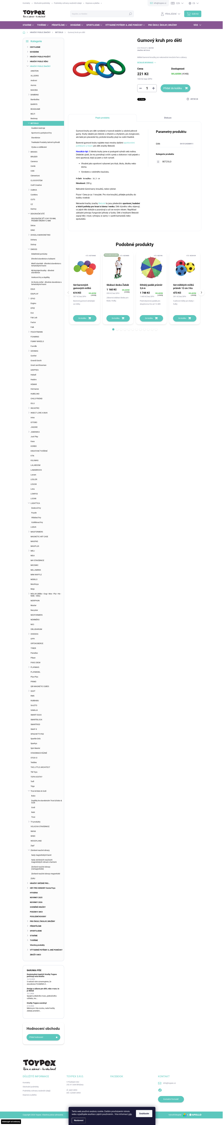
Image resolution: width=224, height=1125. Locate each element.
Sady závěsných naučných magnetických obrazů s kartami (44, 861)
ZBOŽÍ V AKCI (35, 955)
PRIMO (33, 682)
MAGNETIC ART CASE (39, 537)
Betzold (102, 203)
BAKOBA (34, 90)
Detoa (33, 225)
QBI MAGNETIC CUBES (40, 686)
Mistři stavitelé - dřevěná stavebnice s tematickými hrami (46, 264)
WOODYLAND (36, 841)
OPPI (33, 639)
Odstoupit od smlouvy (11, 1122)
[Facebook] (160, 1090)
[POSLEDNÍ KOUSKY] (118, 267)
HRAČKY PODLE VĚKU (39, 61)
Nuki (33, 812)
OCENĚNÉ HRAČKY (38, 907)
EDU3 (33, 289)
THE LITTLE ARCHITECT (40, 767)
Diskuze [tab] (168, 118)
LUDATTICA (35, 503)
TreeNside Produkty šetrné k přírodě (45, 142)
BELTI (33, 114)
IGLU (33, 403)
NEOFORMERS (37, 615)
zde (130, 1114)
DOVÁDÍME (34, 52)
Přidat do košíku (172, 88)
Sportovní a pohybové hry (41, 133)
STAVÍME (33, 936)
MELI (33, 551)
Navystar (34, 610)
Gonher (34, 356)
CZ (32, 204)
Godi (33, 807)
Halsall (33, 375)
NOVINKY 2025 (36, 897)
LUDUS (33, 527)
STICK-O (34, 758)
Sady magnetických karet (41, 855)
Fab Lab (34, 318)
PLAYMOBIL (35, 672)
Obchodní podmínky (42, 3)
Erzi (32, 313)
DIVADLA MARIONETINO (40, 235)
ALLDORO (35, 76)
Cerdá (33, 166)
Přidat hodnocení (36, 1037)
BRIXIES (34, 152)
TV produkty (35, 822)
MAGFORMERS (37, 532)
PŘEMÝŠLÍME (35, 926)
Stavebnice (35, 138)
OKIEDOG (34, 634)
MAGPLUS (35, 546)
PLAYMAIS (35, 667)
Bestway (34, 118)
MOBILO (34, 579)
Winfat (33, 831)
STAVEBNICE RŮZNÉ (39, 753)
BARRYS (34, 104)
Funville (34, 346)
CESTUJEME (35, 47)
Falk (32, 327)
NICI (32, 624)
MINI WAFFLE (36, 575)
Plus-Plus (34, 677)
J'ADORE (34, 427)
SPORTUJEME (36, 931)
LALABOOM (35, 465)
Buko (33, 796)
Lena (33, 489)
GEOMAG (34, 351)
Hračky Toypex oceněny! (37, 1003)
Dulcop (33, 244)
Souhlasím (144, 1113)
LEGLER (34, 479)
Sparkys (34, 743)
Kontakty (26, 3)
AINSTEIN (34, 71)
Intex (33, 418)
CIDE (32, 171)
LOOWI (33, 498)
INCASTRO (35, 408)
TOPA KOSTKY (36, 777)
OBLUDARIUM (36, 629)
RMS (32, 696)
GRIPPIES (34, 370)
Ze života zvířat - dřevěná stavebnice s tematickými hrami (46, 283)
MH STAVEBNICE (37, 560)
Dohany (34, 240)
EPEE (33, 308)
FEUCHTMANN (37, 332)
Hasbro (34, 379)
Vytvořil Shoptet (175, 1115)
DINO (33, 230)
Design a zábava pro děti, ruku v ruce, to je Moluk (43, 990)
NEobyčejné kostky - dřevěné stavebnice (42, 271)
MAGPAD (34, 541)
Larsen (33, 475)
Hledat (130, 14)
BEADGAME (35, 109)
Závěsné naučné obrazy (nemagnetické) (40, 868)
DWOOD (34, 249)
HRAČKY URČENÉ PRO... (40, 883)
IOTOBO (34, 422)
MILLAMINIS (36, 570)
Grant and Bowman (38, 365)
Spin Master (35, 748)
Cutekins (34, 195)
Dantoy (33, 209)
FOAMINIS (35, 337)
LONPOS (34, 494)
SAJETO (34, 705)
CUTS (33, 199)
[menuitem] (28, 25)
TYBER (33, 648)
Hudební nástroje (38, 128)
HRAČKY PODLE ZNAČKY (40, 66)
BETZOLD (34, 123)
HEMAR (34, 384)
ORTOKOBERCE (37, 643)
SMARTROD (35, 724)
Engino (33, 303)
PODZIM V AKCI (36, 912)
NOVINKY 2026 (36, 902)
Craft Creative (36, 185)
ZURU (33, 878)
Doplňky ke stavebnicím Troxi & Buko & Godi (46, 802)
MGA (33, 556)
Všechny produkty (37, 945)
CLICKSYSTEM (36, 180)
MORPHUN (35, 601)
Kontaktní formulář (171, 1099)
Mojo (33, 589)
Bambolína (35, 99)
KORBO (34, 446)
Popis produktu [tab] (102, 118)
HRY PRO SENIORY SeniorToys (42, 888)
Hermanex (35, 389)
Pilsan (33, 658)
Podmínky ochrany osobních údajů (68, 3)
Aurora (33, 85)
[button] (113, 329)
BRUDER (34, 157)
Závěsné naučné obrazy (40, 850)
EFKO (33, 299)
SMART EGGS (36, 715)
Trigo (33, 786)
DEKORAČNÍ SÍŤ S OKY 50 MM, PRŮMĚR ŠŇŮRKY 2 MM (43, 219)
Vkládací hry (36, 518)
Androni (34, 80)
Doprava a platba (92, 3)
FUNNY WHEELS (37, 341)
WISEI (33, 836)
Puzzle (34, 513)
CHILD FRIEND (36, 399)
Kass (33, 441)
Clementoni (35, 176)
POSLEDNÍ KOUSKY (38, 916)
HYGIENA (34, 893)
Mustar (33, 605)
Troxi (33, 817)
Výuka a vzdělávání (39, 147)
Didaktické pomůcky (39, 254)
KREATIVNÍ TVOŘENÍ (39, 451)
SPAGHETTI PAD (37, 734)
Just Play (34, 437)
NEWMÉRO (35, 620)
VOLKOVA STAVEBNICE (40, 826)
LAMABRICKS (36, 470)
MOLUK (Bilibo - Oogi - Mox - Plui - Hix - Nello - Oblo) (46, 595)
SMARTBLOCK (36, 720)
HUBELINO (35, 394)
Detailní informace (145, 62)
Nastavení (78, 1120)
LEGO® (34, 484)
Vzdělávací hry (37, 522)
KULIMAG (34, 460)
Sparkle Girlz (36, 739)
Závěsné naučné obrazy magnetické (45, 874)
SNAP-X (34, 729)
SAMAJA (34, 710)
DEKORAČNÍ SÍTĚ (38, 214)
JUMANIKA (35, 432)
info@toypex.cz (169, 1083)
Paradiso (34, 653)
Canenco (34, 161)
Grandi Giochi (36, 360)
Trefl (32, 781)
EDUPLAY (34, 294)
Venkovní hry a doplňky (40, 277)
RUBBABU (35, 701)
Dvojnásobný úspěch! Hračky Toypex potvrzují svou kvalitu (42, 975)
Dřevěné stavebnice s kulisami (43, 259)
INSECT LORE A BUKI (39, 413)
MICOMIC (34, 565)
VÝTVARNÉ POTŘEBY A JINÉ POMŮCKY (46, 950)
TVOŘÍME (34, 940)
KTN (32, 456)
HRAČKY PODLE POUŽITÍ (40, 57)
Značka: (143, 50)
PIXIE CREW (35, 663)
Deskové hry (36, 508)
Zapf (32, 846)
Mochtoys (35, 584)
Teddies (34, 762)
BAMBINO (35, 95)
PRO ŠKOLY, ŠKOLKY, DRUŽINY (42, 921)
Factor (33, 322)
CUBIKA (34, 190)
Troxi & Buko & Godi (38, 791)
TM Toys (34, 772)
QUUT (33, 691)
